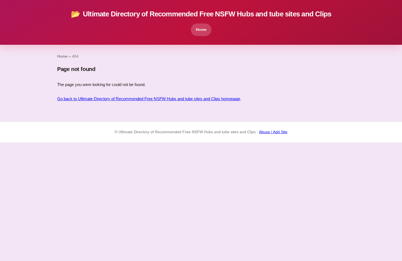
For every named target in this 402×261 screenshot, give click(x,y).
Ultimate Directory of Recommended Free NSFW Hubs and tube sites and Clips (201, 14)
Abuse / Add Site (273, 132)
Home (201, 29)
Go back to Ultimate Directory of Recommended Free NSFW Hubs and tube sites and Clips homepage (148, 98)
